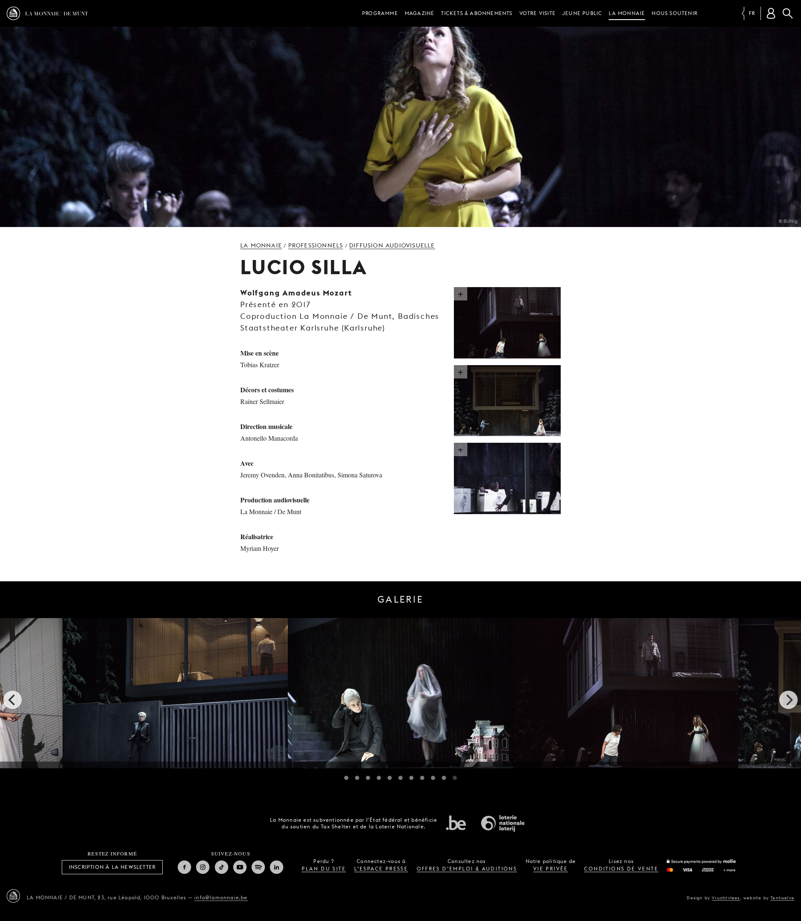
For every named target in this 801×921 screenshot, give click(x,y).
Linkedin (276, 867)
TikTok (221, 867)
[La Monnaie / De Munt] (13, 896)
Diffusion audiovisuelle (392, 245)
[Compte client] (771, 13)
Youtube (240, 867)
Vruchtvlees (726, 897)
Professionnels (315, 245)
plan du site (324, 868)
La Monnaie (627, 13)
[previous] (12, 700)
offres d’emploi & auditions (467, 868)
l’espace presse (381, 868)
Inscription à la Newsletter (112, 867)
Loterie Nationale (502, 823)
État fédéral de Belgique (456, 822)
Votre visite (537, 13)
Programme (380, 13)
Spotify (258, 867)
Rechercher (787, 13)
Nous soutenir (675, 13)
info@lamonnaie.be (220, 897)
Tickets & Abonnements (476, 13)
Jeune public (582, 13)
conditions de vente (621, 868)
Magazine (420, 13)
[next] (788, 700)
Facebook (184, 867)
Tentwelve (782, 897)
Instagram (202, 867)
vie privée (550, 868)
